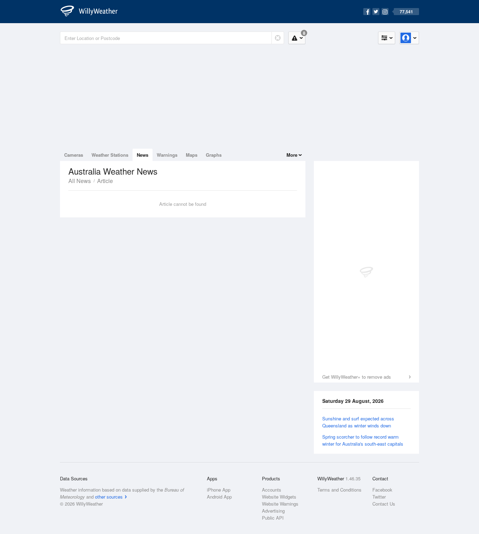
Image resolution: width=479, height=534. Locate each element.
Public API (273, 517)
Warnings (167, 154)
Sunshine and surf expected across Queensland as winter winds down (358, 422)
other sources (109, 496)
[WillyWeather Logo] (93, 11)
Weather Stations (110, 154)
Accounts (271, 489)
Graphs (214, 154)
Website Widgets (279, 496)
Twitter (379, 496)
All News (79, 181)
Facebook (382, 489)
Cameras (73, 154)
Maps (191, 154)
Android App (219, 496)
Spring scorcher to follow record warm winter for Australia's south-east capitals (362, 440)
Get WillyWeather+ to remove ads (356, 376)
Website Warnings (280, 503)
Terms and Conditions (339, 489)
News (142, 154)
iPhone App (218, 489)
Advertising (273, 510)
